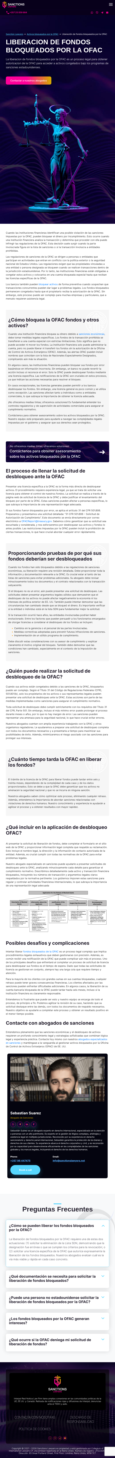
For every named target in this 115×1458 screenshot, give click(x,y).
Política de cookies (35, 1429)
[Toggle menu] (111, 4)
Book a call (25, 1169)
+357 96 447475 (20, 1160)
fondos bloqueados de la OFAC (41, 951)
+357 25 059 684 (18, 12)
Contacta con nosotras (34, 1417)
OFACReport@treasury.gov (36, 521)
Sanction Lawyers (14, 34)
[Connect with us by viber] (95, 12)
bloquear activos (48, 284)
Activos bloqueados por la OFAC (42, 34)
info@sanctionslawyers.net (69, 1160)
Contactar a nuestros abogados (28, 80)
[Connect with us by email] (106, 12)
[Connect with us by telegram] (100, 12)
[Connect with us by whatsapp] (90, 12)
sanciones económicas (91, 333)
